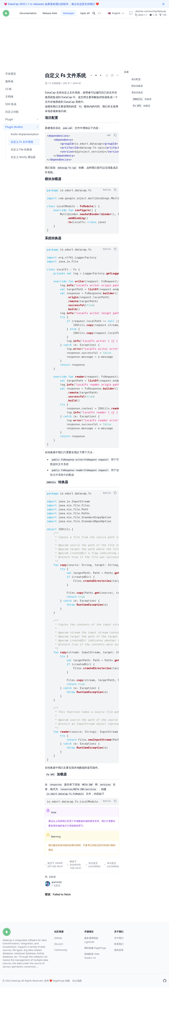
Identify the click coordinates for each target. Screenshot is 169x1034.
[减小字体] (91, 75)
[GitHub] (164, 980)
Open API (85, 13)
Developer (68, 13)
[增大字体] (101, 75)
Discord (58, 943)
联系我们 (118, 943)
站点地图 (77, 980)
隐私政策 (118, 949)
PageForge (59, 980)
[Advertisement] (84, 23)
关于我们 (118, 938)
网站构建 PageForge (95, 947)
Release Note (50, 13)
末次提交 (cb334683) (113, 864)
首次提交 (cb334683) (94, 864)
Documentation (28, 13)
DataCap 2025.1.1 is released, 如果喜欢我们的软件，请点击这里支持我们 (51, 4)
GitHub (58, 938)
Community (60, 949)
